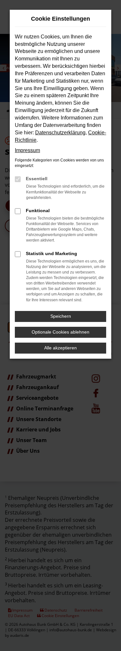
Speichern (60, 316)
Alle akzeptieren (60, 347)
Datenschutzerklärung (60, 132)
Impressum (27, 150)
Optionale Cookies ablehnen (60, 332)
